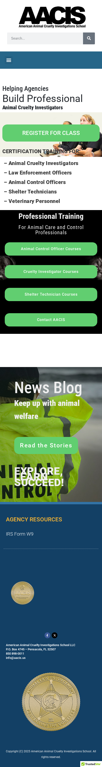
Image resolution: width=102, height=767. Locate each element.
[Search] (89, 38)
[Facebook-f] (47, 635)
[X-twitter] (54, 635)
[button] (9, 60)
